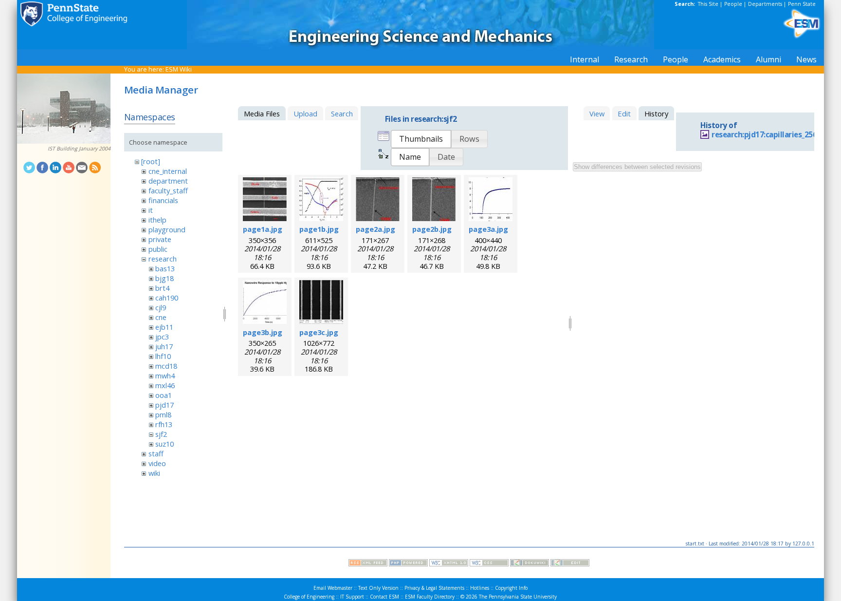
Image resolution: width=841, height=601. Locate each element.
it (150, 210)
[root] (150, 161)
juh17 (164, 346)
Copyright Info (511, 587)
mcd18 (166, 366)
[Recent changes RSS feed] (367, 564)
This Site (708, 3)
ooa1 (163, 395)
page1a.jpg (262, 229)
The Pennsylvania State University (518, 596)
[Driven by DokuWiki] (529, 564)
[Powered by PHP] (408, 564)
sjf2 (161, 434)
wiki (154, 473)
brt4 (162, 288)
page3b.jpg (262, 332)
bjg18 (164, 278)
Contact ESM (384, 596)
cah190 (166, 297)
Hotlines (479, 587)
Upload (305, 113)
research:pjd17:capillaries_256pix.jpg (776, 135)
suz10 (164, 444)
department (168, 181)
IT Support (352, 596)
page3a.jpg (488, 229)
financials (163, 200)
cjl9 (160, 307)
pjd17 (164, 405)
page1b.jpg (319, 229)
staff (156, 453)
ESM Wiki (178, 69)
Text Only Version (378, 587)
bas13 (165, 268)
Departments (765, 3)
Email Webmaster (332, 587)
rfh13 (163, 424)
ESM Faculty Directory (430, 596)
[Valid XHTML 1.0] (448, 564)
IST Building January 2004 (79, 148)
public (157, 249)
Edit (624, 113)
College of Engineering (309, 596)
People (733, 3)
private (159, 239)
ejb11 (164, 327)
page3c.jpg (318, 332)
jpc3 (162, 336)
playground (166, 229)
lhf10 (163, 356)
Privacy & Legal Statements (434, 587)
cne (160, 317)
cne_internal (167, 171)
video (157, 463)
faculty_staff (168, 190)
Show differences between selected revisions (637, 166)
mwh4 (165, 375)
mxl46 (165, 385)
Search (342, 113)
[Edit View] (569, 564)
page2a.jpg (375, 229)
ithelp (157, 220)
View (596, 113)
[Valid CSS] (489, 564)
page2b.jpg (432, 229)
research (162, 258)
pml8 (163, 414)
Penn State (802, 3)
